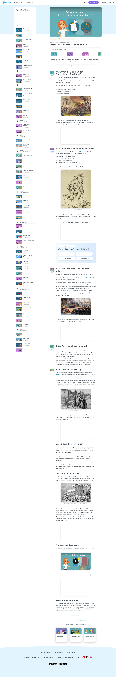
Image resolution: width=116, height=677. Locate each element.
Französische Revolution (64, 42)
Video (64, 550)
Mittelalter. (58, 374)
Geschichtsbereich (88, 609)
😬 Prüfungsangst (85, 258)
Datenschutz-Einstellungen (67, 668)
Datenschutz (56, 668)
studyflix (8, 2)
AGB (51, 668)
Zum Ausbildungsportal (59, 652)
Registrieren (111, 2)
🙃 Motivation (66, 254)
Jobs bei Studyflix (37, 657)
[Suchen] (84, 2)
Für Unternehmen (49, 657)
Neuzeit (56, 42)
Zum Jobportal (72, 652)
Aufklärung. (78, 378)
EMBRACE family (60, 672)
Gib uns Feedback (78, 668)
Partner (59, 657)
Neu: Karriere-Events (93, 2)
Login (104, 2)
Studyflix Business (69, 657)
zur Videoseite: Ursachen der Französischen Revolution (76, 620)
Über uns (28, 657)
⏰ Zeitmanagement (66, 258)
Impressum (45, 668)
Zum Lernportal (46, 652)
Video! (76, 61)
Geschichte (52, 42)
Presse (78, 657)
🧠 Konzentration (85, 254)
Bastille (75, 476)
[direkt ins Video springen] (76, 106)
